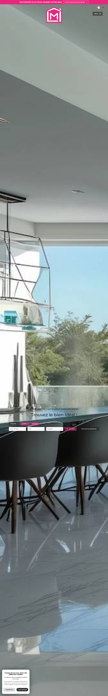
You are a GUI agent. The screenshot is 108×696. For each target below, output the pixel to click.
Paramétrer (9, 689)
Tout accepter (22, 689)
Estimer (35, 424)
